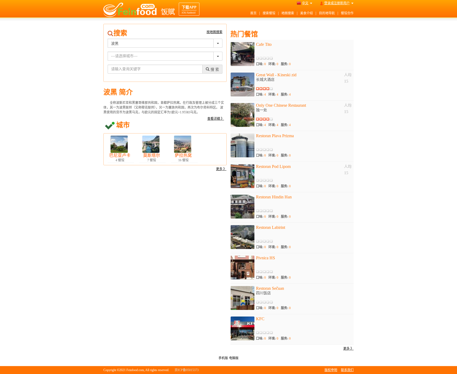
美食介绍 (306, 13)
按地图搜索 (214, 32)
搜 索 (214, 70)
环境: (273, 64)
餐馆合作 (347, 13)
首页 (253, 13)
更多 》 (221, 169)
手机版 (223, 358)
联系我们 (347, 370)
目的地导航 (327, 13)
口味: (261, 64)
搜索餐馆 (269, 13)
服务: (286, 64)
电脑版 (234, 358)
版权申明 (331, 370)
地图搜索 (287, 13)
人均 (347, 75)
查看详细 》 (215, 119)
